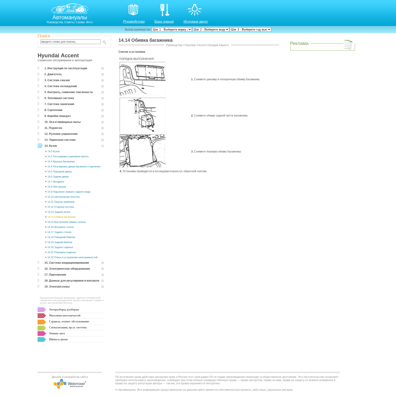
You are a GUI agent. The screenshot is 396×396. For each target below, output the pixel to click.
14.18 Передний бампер (61, 237)
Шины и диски (58, 339)
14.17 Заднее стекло (59, 232)
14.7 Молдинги (55, 181)
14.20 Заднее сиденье (60, 247)
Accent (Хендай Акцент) (213, 45)
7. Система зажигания (59, 104)
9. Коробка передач (57, 116)
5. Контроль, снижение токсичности (68, 92)
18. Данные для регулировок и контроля (71, 280)
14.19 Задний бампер (59, 242)
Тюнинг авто (57, 333)
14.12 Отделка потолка (60, 206)
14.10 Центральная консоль (63, 196)
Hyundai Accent (58, 55)
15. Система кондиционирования (66, 262)
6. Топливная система (59, 98)
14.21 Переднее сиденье (61, 252)
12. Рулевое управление (61, 134)
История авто (196, 21)
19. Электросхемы (57, 286)
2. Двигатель (53, 74)
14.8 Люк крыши (56, 186)
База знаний (164, 21)
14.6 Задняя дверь (58, 176)
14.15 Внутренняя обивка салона (66, 222)
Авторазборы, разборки (64, 309)
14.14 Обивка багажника (61, 217)
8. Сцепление (53, 110)
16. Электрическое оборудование (67, 268)
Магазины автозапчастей (64, 315)
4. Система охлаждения (60, 86)
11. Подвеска (53, 128)
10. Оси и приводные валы (62, 122)
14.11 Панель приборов (60, 201)
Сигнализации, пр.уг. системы (68, 327)
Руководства (134, 21)
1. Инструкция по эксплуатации (65, 68)
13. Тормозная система (60, 139)
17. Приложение (55, 274)
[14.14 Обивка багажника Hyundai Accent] (142, 95)
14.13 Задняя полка (58, 211)
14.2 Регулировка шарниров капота (67, 156)
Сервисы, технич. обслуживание (69, 321)
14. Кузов (50, 145)
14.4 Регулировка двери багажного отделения (73, 166)
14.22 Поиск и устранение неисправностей (72, 257)
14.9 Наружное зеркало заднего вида (68, 191)
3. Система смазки (57, 80)
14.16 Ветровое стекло (60, 227)
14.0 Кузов (53, 151)
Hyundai (190, 45)
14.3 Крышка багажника (61, 161)
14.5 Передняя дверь (59, 171)
